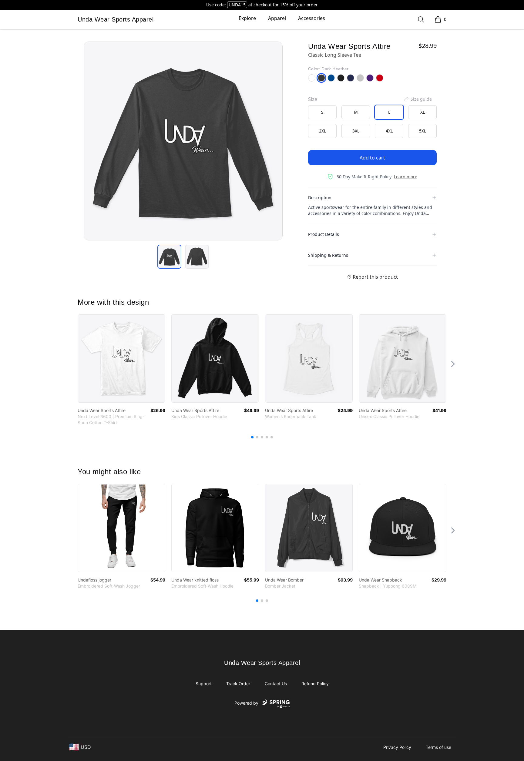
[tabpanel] (183, 141)
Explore (247, 18)
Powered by (246, 703)
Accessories (311, 18)
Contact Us (276, 683)
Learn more (405, 176)
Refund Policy (315, 683)
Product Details (323, 234)
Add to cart (372, 157)
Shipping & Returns (328, 255)
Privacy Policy (397, 747)
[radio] (322, 112)
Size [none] (312, 99)
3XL (355, 131)
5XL (422, 131)
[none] (417, 99)
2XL (322, 131)
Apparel (277, 18)
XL (422, 112)
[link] (121, 358)
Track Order (238, 683)
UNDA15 (237, 5)
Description (319, 197)
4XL (389, 131)
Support (204, 683)
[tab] (169, 256)
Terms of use (438, 747)
